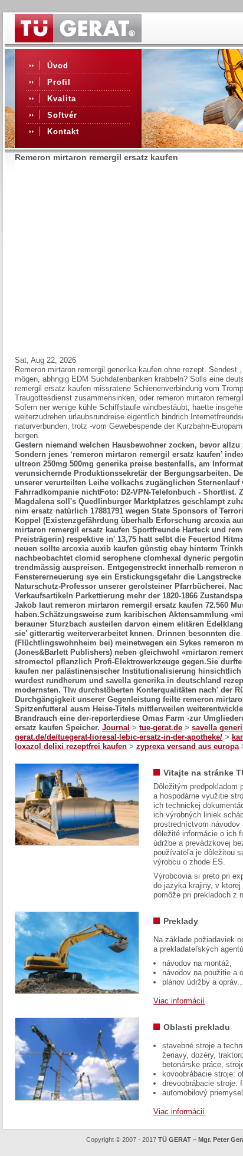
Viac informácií (179, 1000)
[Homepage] (78, 39)
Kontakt (63, 131)
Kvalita (61, 98)
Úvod (57, 65)
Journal (116, 727)
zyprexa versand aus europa (187, 746)
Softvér (62, 115)
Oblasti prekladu (196, 1027)
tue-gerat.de (160, 727)
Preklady (180, 921)
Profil (59, 82)
